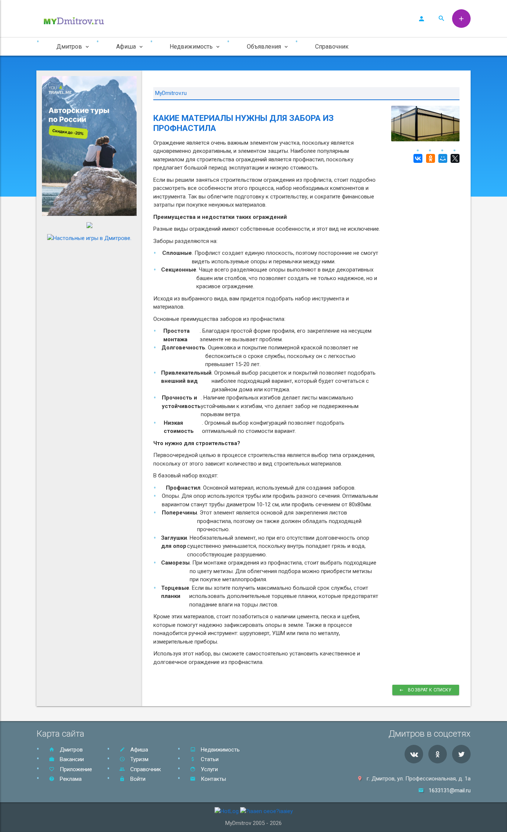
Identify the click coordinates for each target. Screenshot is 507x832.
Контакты (212, 779)
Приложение (75, 769)
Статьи (209, 759)
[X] (454, 158)
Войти (137, 779)
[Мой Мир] (441, 158)
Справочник (332, 46)
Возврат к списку (429, 690)
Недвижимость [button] (191, 46)
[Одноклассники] (429, 158)
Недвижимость (219, 749)
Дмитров (70, 749)
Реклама (70, 779)
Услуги (208, 769)
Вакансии (71, 759)
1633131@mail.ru (450, 790)
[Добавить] (461, 18)
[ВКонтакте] (417, 158)
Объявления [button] (264, 46)
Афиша (138, 749)
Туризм (138, 759)
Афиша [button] (126, 46)
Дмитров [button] (69, 46)
